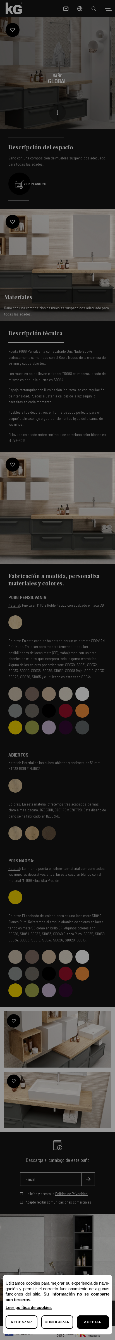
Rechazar (21, 1322)
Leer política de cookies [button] (29, 1307)
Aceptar (93, 1322)
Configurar (57, 1322)
